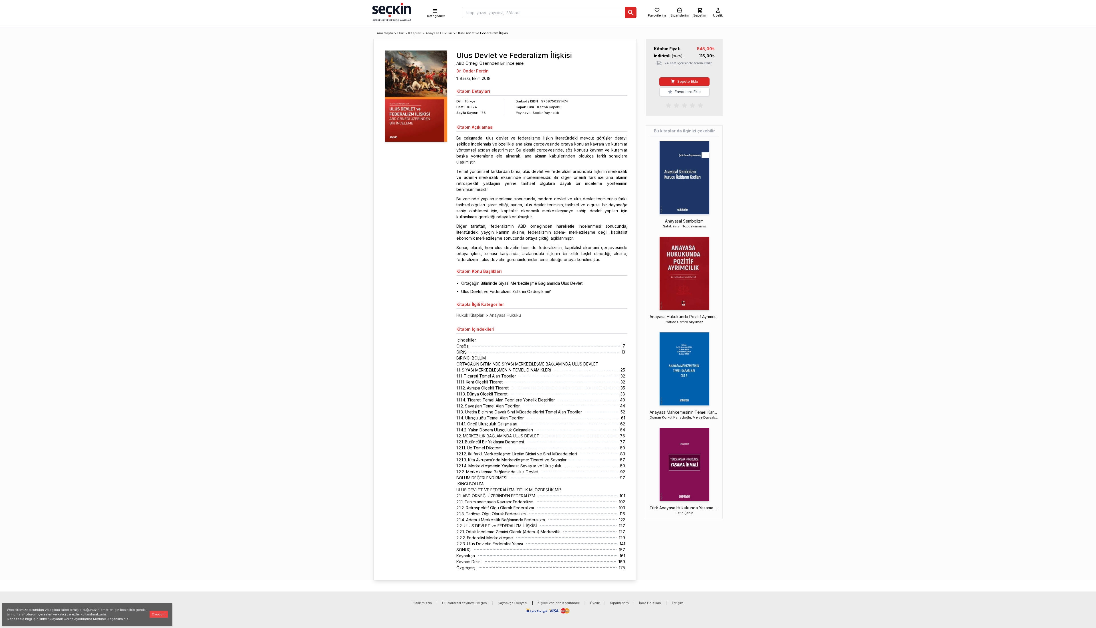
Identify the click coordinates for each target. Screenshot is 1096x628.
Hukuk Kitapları (409, 33)
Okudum (159, 614)
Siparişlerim (619, 603)
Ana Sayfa (385, 33)
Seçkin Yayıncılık (546, 113)
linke (43, 619)
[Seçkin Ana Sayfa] (391, 11)
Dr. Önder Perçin (472, 70)
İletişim (677, 603)
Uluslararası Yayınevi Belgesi (464, 603)
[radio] (668, 105)
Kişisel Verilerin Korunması (558, 603)
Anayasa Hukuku (439, 33)
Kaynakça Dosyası (512, 603)
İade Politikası (650, 603)
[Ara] (630, 12)
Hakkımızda (422, 603)
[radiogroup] (684, 105)
